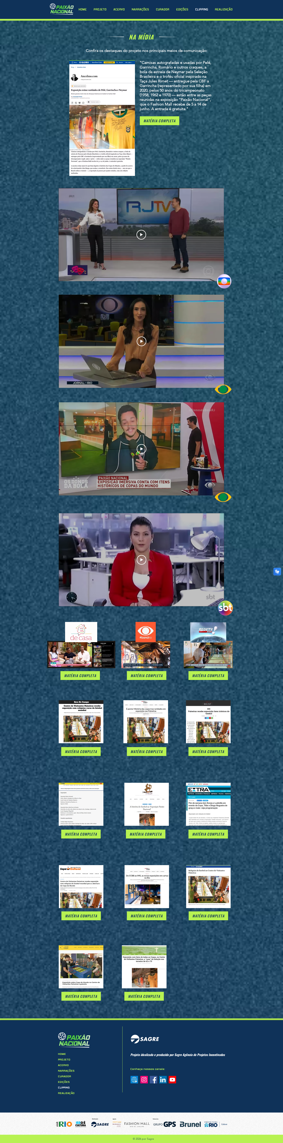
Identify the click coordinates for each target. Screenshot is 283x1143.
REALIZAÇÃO (66, 1093)
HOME (62, 1054)
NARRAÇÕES (66, 1071)
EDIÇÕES (64, 1082)
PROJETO (64, 1059)
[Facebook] (153, 1079)
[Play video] (141, 235)
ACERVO (63, 1065)
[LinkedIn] (163, 1079)
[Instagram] (144, 1079)
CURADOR (64, 1076)
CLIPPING (64, 1087)
